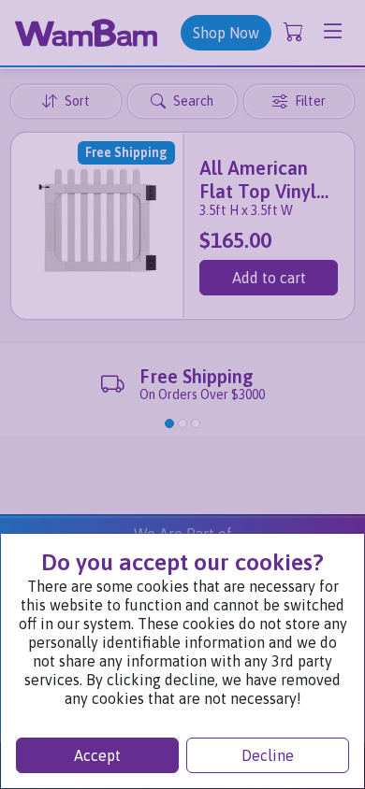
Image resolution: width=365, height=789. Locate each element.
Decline (267, 755)
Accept (97, 755)
